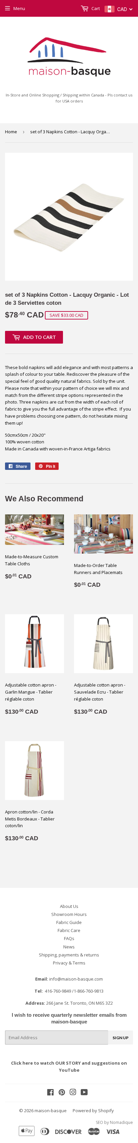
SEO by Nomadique (114, 1122)
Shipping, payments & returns (69, 955)
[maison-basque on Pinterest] (61, 1093)
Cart (95, 8)
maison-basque (50, 1111)
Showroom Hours (69, 914)
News (69, 947)
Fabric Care (69, 930)
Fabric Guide (69, 922)
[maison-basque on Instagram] (73, 1093)
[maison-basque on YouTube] (84, 1093)
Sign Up (121, 1037)
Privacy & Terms (69, 963)
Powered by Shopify (93, 1111)
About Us (69, 906)
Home (11, 132)
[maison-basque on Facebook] (50, 1093)
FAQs (69, 938)
